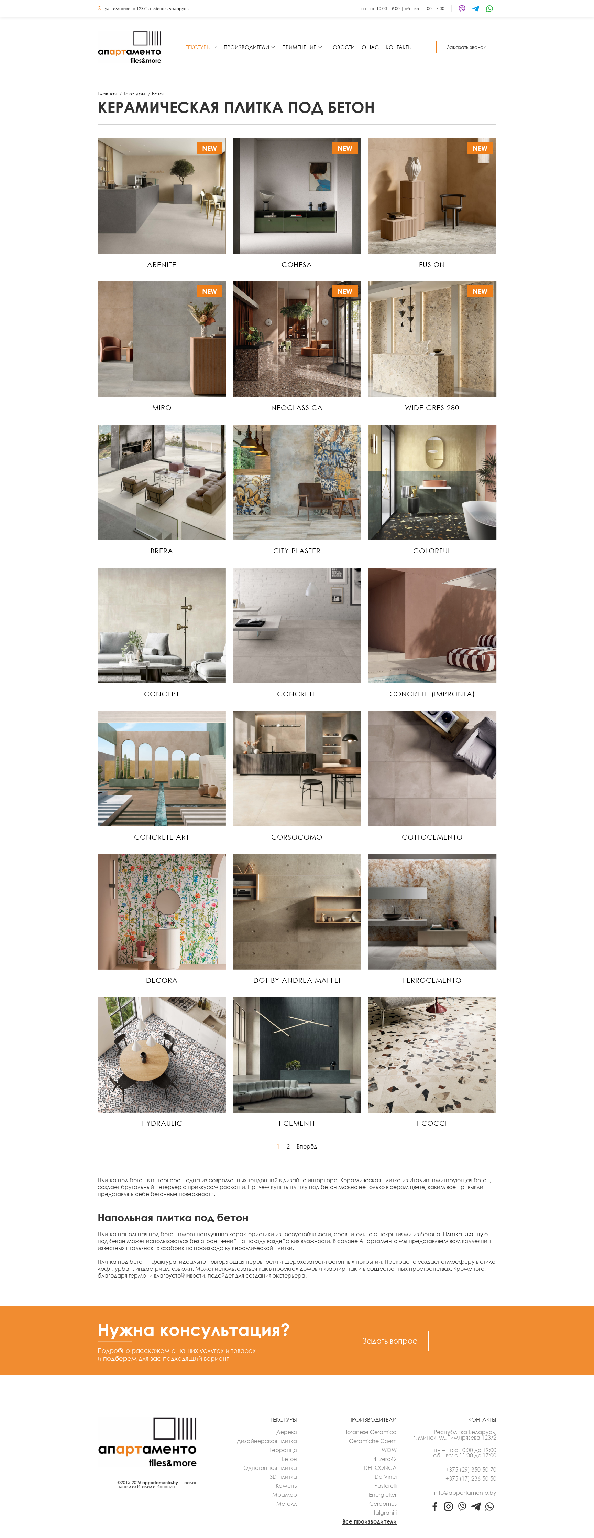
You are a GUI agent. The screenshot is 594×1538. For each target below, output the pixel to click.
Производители (246, 47)
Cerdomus (383, 1503)
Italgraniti (384, 1512)
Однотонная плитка (270, 1468)
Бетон (289, 1459)
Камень (286, 1485)
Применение (299, 47)
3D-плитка (283, 1477)
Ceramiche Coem (373, 1441)
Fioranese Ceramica (370, 1432)
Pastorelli (385, 1485)
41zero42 (385, 1459)
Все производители (369, 1521)
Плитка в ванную (465, 1234)
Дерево (286, 1432)
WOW (389, 1450)
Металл (286, 1503)
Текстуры (198, 47)
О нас (370, 47)
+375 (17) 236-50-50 (471, 1478)
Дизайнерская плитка (267, 1441)
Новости (342, 47)
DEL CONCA (380, 1468)
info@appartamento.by (465, 1492)
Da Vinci (386, 1477)
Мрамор (284, 1494)
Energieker (383, 1494)
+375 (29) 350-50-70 (471, 1469)
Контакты (399, 47)
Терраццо (283, 1450)
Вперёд (307, 1146)
